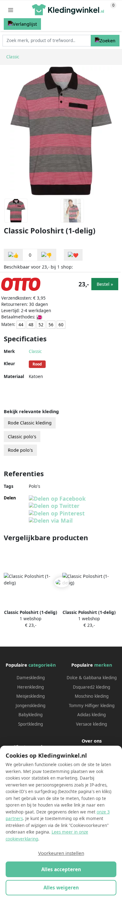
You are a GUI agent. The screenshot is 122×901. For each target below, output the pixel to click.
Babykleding (30, 714)
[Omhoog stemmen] (13, 255)
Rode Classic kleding (30, 423)
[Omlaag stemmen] (46, 255)
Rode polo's (20, 450)
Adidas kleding (91, 714)
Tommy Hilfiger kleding (91, 705)
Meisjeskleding (30, 696)
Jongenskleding (30, 705)
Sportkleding (30, 724)
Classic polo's (22, 437)
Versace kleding (91, 724)
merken (103, 665)
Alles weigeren (61, 887)
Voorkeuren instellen (61, 853)
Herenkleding (30, 687)
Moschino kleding (92, 696)
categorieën (42, 665)
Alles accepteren (61, 869)
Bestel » (105, 284)
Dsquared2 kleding (91, 687)
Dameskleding (31, 677)
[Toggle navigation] (11, 9)
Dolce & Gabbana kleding (92, 677)
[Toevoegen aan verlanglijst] (73, 255)
